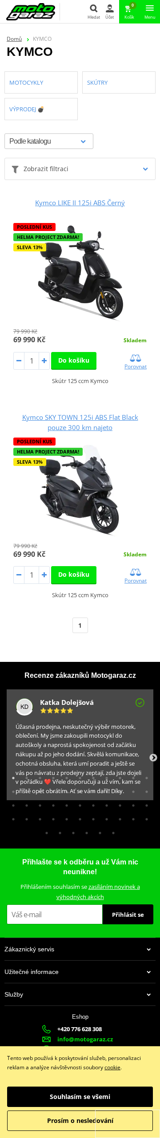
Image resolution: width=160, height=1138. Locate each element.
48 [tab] (84, 831)
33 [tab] (144, 803)
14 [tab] (38, 789)
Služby (13, 994)
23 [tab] (11, 803)
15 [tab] (51, 789)
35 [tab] (24, 817)
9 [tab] (118, 776)
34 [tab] (11, 817)
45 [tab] (44, 831)
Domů (14, 39)
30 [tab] (104, 803)
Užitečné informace (31, 971)
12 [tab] (11, 789)
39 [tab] (78, 817)
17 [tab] (78, 789)
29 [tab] (91, 803)
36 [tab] (38, 817)
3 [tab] (38, 776)
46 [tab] (58, 831)
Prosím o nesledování (80, 1120)
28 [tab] (78, 803)
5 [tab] (64, 776)
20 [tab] (118, 789)
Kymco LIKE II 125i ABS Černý (80, 202)
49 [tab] (98, 831)
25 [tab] (38, 803)
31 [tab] (118, 803)
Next (153, 758)
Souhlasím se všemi (80, 1096)
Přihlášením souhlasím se (80, 892)
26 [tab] (51, 803)
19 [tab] (104, 789)
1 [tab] (11, 776)
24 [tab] (24, 803)
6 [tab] (78, 776)
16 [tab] (64, 789)
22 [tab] (144, 789)
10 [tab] (131, 776)
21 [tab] (131, 789)
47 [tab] (71, 831)
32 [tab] (131, 803)
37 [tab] (51, 817)
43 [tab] (131, 817)
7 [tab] (91, 776)
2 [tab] (24, 776)
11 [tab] (144, 776)
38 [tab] (64, 817)
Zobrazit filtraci (46, 168)
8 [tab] (104, 776)
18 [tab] (91, 789)
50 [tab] (111, 831)
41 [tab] (104, 817)
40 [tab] (91, 817)
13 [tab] (24, 789)
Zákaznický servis (29, 949)
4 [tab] (51, 776)
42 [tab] (118, 817)
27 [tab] (64, 803)
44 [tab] (144, 817)
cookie (112, 1067)
